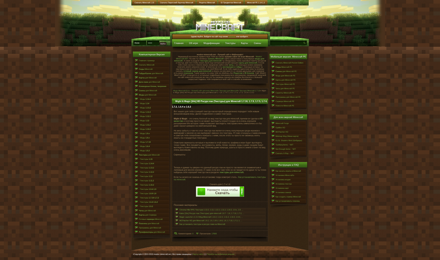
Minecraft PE (284, 67)
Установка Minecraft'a (285, 175)
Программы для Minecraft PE (288, 97)
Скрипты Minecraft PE (285, 93)
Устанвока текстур (284, 184)
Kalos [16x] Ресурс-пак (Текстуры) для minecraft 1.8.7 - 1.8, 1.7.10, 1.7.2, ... (211, 213)
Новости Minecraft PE (285, 106)
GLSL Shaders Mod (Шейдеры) (289, 140)
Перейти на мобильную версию (220, 254)
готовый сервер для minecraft (197, 71)
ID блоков (249, 73)
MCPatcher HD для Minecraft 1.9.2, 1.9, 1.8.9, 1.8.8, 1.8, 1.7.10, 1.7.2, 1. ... (210, 221)
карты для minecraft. (248, 63)
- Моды (145, 99)
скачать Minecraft (216, 59)
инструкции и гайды (232, 67)
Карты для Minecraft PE (286, 80)
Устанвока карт (282, 188)
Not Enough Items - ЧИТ (286, 149)
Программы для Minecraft (150, 228)
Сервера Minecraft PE (285, 101)
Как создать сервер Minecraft (288, 197)
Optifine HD (280, 128)
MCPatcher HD (282, 132)
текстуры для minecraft (211, 61)
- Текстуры (145, 159)
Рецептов (238, 73)
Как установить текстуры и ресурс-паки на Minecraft (202, 224)
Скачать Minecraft (146, 65)
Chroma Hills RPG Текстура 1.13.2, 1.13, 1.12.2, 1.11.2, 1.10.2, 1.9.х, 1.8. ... (211, 210)
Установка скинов (283, 192)
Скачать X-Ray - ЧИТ (285, 153)
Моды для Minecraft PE (285, 76)
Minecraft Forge (282, 123)
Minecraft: (146, 69)
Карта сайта (198, 254)
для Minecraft (151, 73)
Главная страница (147, 61)
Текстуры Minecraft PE (285, 84)
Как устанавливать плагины (288, 201)
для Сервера (147, 215)
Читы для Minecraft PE (285, 88)
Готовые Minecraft (151, 219)
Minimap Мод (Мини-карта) (287, 136)
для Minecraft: (148, 95)
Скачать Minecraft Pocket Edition (289, 63)
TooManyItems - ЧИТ (284, 145)
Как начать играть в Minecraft (288, 171)
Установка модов (283, 180)
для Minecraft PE (286, 71)
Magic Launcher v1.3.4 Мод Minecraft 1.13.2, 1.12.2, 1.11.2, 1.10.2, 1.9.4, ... (211, 217)
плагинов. (189, 73)
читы (231, 65)
